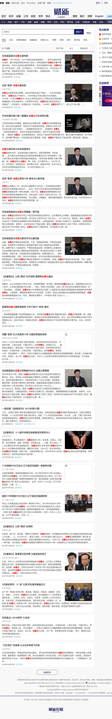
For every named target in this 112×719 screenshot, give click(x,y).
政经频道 (17, 77)
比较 (77, 22)
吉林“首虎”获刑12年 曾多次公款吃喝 (23, 178)
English (99, 16)
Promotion (31, 2)
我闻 (8, 2)
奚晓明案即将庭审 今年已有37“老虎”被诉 (25, 306)
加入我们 (34, 699)
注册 (106, 2)
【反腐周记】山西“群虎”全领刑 (17, 526)
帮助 (49, 2)
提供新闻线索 (68, 699)
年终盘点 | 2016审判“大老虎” (16, 617)
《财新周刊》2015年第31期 (24, 424)
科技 (10, 22)
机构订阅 (15, 2)
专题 (94, 22)
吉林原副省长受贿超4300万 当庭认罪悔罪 (25, 370)
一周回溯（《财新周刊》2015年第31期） (21, 408)
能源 (36, 22)
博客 (75, 16)
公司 (25, 16)
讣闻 (101, 22)
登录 (98, 2)
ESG (62, 22)
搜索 (78, 32)
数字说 (70, 22)
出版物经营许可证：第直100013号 (84, 686)
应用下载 (41, 2)
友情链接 (85, 699)
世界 (40, 16)
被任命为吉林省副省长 (16, 149)
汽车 (23, 22)
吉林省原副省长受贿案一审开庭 (20, 211)
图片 (82, 16)
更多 (3, 22)
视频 (89, 16)
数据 (2, 2)
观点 (48, 16)
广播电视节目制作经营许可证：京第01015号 (54, 686)
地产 (16, 22)
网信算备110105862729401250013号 (70, 683)
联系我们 (77, 699)
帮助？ (89, 32)
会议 (23, 2)
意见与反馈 (58, 699)
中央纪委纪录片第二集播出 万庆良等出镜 (25, 115)
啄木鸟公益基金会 (46, 699)
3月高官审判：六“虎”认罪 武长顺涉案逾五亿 (23, 584)
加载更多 (47, 672)
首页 (3, 16)
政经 (33, 16)
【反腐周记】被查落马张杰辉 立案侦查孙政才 (24, 553)
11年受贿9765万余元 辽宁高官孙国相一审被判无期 (26, 465)
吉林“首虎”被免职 (14, 85)
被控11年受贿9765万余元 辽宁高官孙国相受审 (24, 496)
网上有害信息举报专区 (62, 2)
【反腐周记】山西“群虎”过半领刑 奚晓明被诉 (27, 276)
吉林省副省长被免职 (15, 55)
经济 (11, 16)
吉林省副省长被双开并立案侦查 (20, 238)
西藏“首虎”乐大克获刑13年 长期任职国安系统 (24, 334)
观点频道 (19, 664)
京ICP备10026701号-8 (46, 683)
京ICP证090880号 (31, 683)
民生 (56, 22)
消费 (29, 22)
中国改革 (86, 22)
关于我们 (27, 699)
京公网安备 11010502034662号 (99, 683)
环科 (49, 22)
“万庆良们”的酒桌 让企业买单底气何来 (21, 645)
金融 (18, 16)
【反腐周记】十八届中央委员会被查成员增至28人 (26, 432)
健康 (43, 22)
